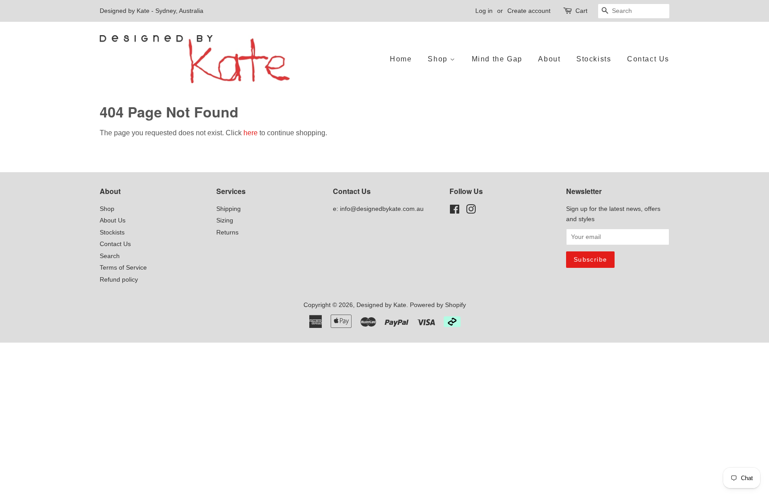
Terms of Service (123, 267)
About (549, 59)
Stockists (593, 59)
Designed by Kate (381, 305)
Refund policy (119, 279)
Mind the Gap (497, 59)
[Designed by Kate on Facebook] (454, 211)
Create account (528, 10)
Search (110, 256)
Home (401, 59)
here (250, 133)
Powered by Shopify (438, 305)
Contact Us (648, 59)
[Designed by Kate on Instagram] (471, 211)
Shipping (228, 209)
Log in (484, 10)
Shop (439, 59)
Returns (227, 232)
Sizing (224, 220)
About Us (112, 220)
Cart (581, 10)
